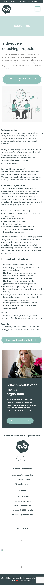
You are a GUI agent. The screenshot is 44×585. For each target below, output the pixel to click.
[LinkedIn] (25, 458)
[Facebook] (18, 458)
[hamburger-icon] (37, 8)
